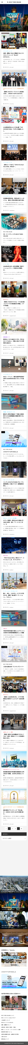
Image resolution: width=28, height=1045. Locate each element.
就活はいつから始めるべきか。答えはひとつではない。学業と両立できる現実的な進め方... (13, 341)
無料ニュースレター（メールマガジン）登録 (10, 1029)
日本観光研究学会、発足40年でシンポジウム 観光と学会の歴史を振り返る (13, 199)
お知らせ (5, 628)
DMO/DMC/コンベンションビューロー (11, 769)
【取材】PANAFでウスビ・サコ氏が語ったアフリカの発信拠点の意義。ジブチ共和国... (13, 303)
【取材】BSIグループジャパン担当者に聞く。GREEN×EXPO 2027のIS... (13, 92)
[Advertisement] (14, 857)
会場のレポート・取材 (8, 732)
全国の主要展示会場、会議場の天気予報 (9, 1034)
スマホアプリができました (10, 452)
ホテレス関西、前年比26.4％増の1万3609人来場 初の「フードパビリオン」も (13, 522)
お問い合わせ (4, 1036)
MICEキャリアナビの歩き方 (7, 1022)
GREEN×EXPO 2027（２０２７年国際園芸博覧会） (13, 89)
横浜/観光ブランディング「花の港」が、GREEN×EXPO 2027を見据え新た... (13, 812)
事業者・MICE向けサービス (9, 411)
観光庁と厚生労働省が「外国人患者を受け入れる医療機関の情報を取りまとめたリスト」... (13, 416)
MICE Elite (5, 555)
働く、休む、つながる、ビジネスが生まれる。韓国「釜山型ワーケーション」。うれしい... (13, 595)
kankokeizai (12, 210)
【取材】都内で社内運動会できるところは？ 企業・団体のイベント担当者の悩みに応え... (13, 736)
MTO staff (11, 67)
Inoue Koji (12, 103)
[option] (14, 17)
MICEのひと (5, 299)
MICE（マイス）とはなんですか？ (8, 1017)
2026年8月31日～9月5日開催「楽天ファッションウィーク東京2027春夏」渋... (13, 268)
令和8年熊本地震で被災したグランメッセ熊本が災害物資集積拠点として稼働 (14, 631)
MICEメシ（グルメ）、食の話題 (9, 518)
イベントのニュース (7, 51)
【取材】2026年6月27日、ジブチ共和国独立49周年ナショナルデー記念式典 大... (14, 698)
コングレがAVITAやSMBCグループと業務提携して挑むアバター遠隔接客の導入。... (13, 484)
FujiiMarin (11, 569)
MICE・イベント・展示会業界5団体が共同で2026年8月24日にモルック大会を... (13, 378)
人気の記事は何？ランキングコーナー (13, 666)
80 (21, 828)
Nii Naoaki (12, 748)
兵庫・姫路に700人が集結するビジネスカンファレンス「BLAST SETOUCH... (13, 55)
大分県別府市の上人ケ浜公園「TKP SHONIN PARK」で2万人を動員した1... (13, 129)
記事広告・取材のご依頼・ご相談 (8, 1027)
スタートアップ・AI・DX (8, 479)
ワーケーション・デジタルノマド (10, 591)
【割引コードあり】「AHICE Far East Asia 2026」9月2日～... (13, 165)
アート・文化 (6, 264)
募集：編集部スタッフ (6, 1024)
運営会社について (5, 1039)
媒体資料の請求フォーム (6, 1032)
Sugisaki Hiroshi (13, 315)
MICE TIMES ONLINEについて (7, 1015)
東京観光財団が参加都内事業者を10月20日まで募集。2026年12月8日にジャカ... (13, 773)
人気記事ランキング (5, 1020)
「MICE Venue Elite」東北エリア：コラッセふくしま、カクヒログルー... (13, 558)
